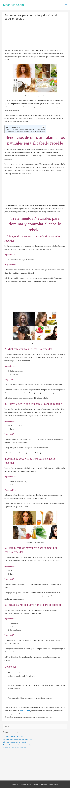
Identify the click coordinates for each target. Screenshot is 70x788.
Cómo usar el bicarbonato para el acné (14, 742)
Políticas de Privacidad (40, 784)
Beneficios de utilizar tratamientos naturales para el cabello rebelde (26, 129)
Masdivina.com (13, 5)
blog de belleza (25, 711)
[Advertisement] (35, 35)
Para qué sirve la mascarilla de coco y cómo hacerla (18, 745)
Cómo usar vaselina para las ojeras (13, 736)
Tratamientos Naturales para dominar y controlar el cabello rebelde (26, 131)
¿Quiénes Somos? (53, 784)
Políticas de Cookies (25, 784)
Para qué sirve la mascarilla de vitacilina (15, 747)
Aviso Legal (15, 784)
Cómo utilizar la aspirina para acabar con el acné (17, 739)
